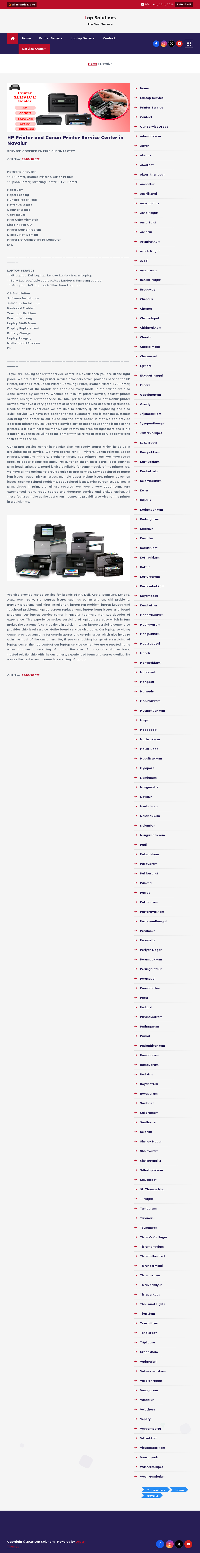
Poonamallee (150, 988)
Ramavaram (149, 1065)
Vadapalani (148, 1361)
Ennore (145, 385)
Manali (145, 653)
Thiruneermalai (151, 1266)
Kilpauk (145, 500)
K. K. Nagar (149, 442)
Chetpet (146, 308)
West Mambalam (152, 1476)
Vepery (145, 1419)
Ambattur (147, 184)
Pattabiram (149, 902)
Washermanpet (151, 1467)
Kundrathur (148, 605)
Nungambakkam (152, 835)
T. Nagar (146, 1199)
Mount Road (149, 749)
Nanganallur (149, 787)
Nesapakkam (150, 816)
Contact (109, 38)
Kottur (145, 567)
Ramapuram (149, 1055)
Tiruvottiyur (149, 1323)
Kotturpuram (150, 576)
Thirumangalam (152, 1246)
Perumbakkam (151, 959)
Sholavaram (149, 1151)
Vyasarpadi (149, 1457)
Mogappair (148, 730)
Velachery (147, 1409)
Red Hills (146, 1074)
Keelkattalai (149, 471)
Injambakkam (150, 414)
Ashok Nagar (150, 251)
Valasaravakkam (153, 1371)
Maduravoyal (150, 643)
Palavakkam (149, 854)
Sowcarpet (148, 1180)
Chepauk (146, 299)
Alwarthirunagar (152, 174)
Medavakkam (150, 701)
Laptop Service (82, 38)
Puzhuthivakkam (152, 1045)
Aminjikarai (148, 193)
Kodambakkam (151, 509)
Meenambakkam (152, 710)
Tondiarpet (148, 1333)
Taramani (147, 1218)
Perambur (147, 931)
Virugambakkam (152, 1448)
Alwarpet (147, 165)
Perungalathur (151, 969)
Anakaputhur (150, 203)
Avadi (144, 261)
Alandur (146, 155)
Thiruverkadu (150, 1294)
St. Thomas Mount (154, 1189)
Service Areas (33, 49)
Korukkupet (149, 548)
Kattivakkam (150, 462)
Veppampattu (150, 1428)
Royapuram (149, 1093)
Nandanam (148, 777)
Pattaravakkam (152, 912)
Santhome (147, 1122)
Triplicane (147, 1342)
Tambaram (148, 1208)
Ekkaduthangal (151, 375)
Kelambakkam (151, 481)
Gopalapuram (150, 394)
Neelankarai (149, 806)
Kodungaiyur (149, 519)
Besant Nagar (150, 280)
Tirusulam (147, 1313)
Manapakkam (150, 662)
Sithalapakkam (151, 1170)
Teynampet (148, 1227)
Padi (143, 844)
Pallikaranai (149, 873)
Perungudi (147, 978)
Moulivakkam (150, 739)
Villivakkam (148, 1438)
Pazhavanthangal (153, 921)
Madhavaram (150, 624)
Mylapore (147, 768)
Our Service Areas (154, 126)
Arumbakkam (150, 241)
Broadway (147, 289)
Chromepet (148, 356)
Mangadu (147, 682)
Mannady (147, 691)
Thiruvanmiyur (151, 1285)
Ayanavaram (149, 270)
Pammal (146, 883)
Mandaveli (147, 672)
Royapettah (149, 1084)
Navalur (146, 797)
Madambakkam (151, 615)
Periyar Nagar (151, 950)
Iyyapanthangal (152, 423)
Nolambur (147, 825)
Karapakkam (150, 452)
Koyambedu (149, 596)
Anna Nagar (149, 213)
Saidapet (147, 1103)
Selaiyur (146, 1132)
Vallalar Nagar (151, 1381)
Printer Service (50, 38)
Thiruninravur (150, 1275)
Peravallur (148, 940)
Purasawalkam (151, 1017)
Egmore (146, 366)
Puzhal (145, 1036)
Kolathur (146, 529)
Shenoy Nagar (151, 1141)
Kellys (144, 490)
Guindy (145, 404)
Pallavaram (148, 864)
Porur (144, 998)
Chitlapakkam (150, 327)
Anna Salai (148, 222)
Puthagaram (149, 1026)
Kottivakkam (150, 557)
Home (26, 38)
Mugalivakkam (151, 758)
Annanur (146, 232)
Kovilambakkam (152, 586)
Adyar (144, 146)
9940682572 (31, 159)
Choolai (145, 337)
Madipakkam (150, 634)
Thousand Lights (152, 1304)
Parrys (145, 892)
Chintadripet (149, 318)
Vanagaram (149, 1390)
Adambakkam (150, 136)
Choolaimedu (150, 347)
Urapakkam (149, 1352)
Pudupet (146, 1007)
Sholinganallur (151, 1160)
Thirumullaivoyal (152, 1256)
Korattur (146, 538)
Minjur (144, 720)
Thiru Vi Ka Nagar (153, 1237)
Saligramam (149, 1113)
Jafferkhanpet (151, 433)
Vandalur (147, 1400)
